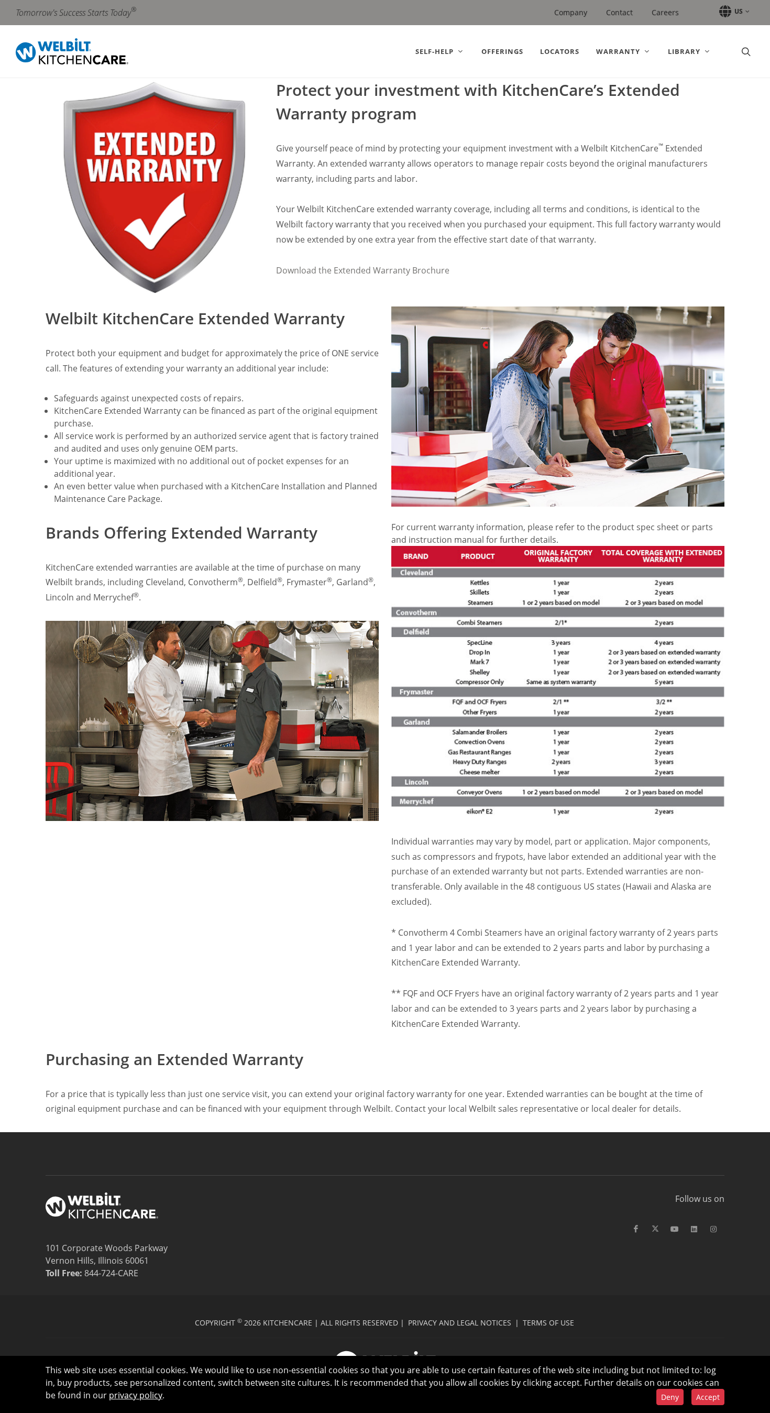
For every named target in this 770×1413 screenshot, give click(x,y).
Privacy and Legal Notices (459, 1323)
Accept (708, 1397)
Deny (670, 1397)
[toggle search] (745, 51)
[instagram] (713, 1229)
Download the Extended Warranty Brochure (362, 270)
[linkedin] (694, 1229)
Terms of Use (548, 1323)
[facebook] (636, 1229)
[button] (732, 11)
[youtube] (674, 1229)
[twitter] (655, 1229)
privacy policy (135, 1395)
